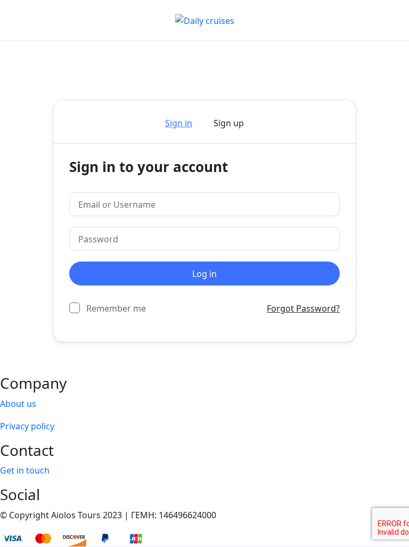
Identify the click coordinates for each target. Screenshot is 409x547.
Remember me (116, 308)
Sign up (229, 123)
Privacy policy (27, 426)
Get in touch (25, 470)
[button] (362, 20)
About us (18, 404)
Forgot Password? (303, 308)
